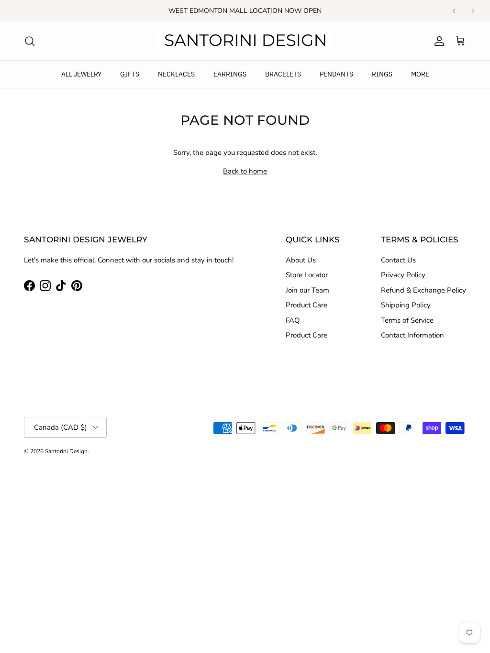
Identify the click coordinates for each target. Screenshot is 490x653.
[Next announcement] (472, 11)
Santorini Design (66, 451)
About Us (301, 260)
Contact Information (412, 335)
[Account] (437, 41)
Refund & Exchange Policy (423, 290)
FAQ (293, 320)
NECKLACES (176, 74)
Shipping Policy (406, 305)
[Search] (29, 41)
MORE (420, 74)
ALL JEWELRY (81, 74)
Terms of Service (407, 320)
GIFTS (129, 74)
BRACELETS (283, 74)
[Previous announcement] (453, 11)
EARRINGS (229, 74)
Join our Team (307, 290)
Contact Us (398, 260)
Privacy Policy (403, 275)
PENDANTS (336, 74)
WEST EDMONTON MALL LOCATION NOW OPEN (245, 10)
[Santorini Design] (245, 41)
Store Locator (307, 275)
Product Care (306, 305)
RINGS (382, 74)
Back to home (245, 171)
